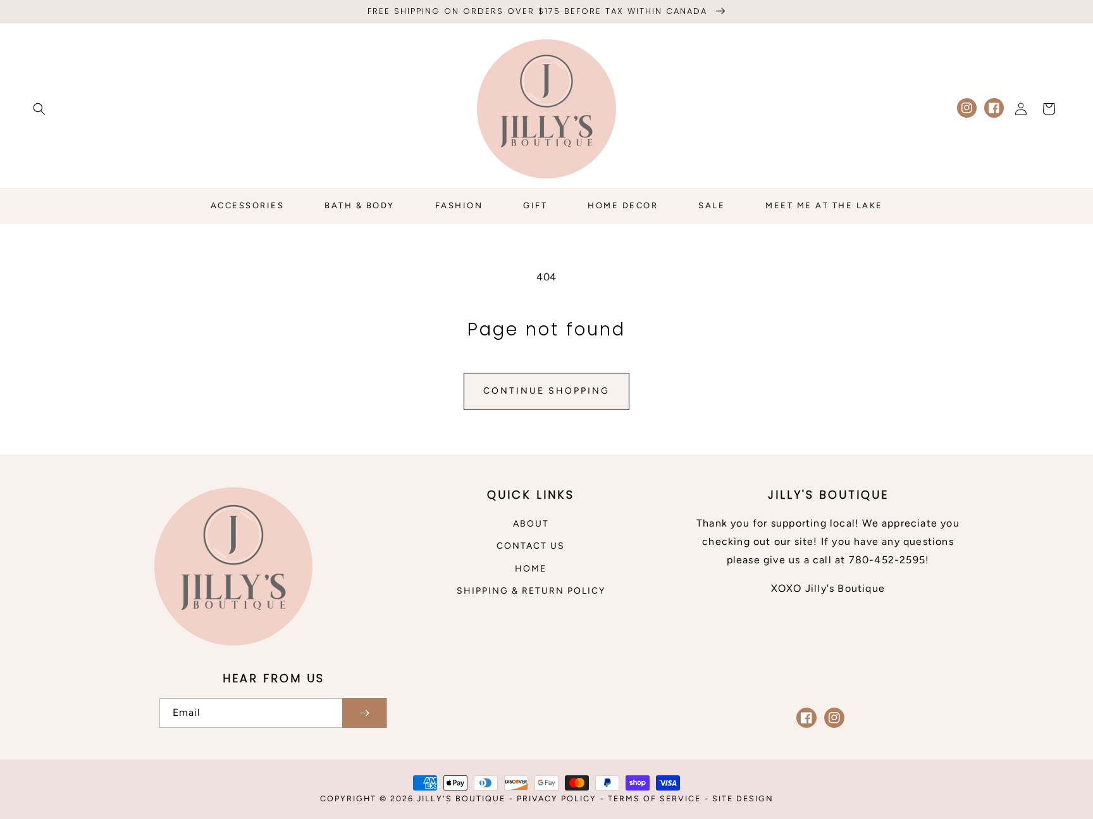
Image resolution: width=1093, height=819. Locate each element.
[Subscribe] (364, 713)
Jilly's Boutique (461, 798)
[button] (39, 109)
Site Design (743, 798)
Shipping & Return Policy (531, 590)
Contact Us (531, 546)
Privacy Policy (556, 798)
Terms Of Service (654, 798)
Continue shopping (546, 390)
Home (530, 568)
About (531, 523)
